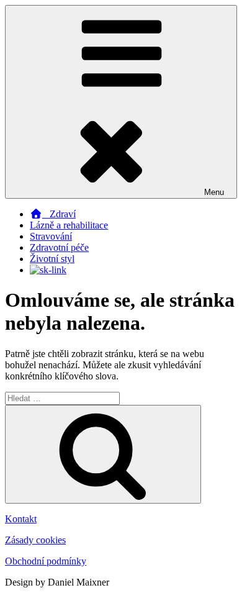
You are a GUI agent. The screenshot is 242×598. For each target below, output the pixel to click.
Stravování (51, 236)
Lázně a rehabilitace (69, 225)
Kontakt (21, 519)
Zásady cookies (35, 540)
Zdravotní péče (59, 247)
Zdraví (59, 214)
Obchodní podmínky (45, 561)
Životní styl (52, 258)
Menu (214, 192)
